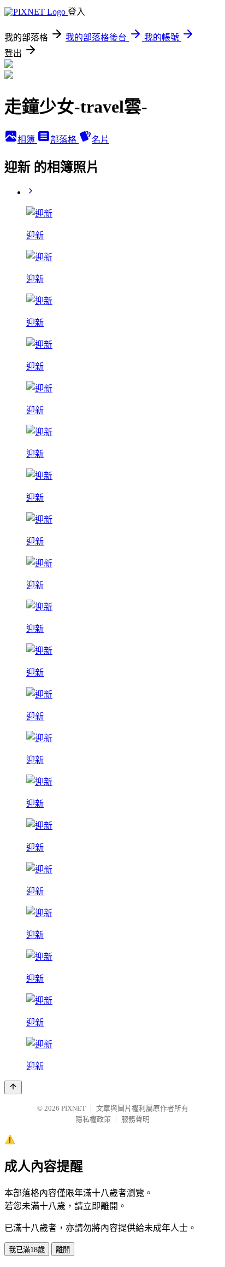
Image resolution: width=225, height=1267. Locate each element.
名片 (100, 139)
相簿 (27, 139)
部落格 (64, 139)
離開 (63, 1250)
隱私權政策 (93, 1119)
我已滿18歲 (27, 1250)
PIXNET (73, 1108)
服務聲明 (135, 1119)
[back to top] (13, 1087)
